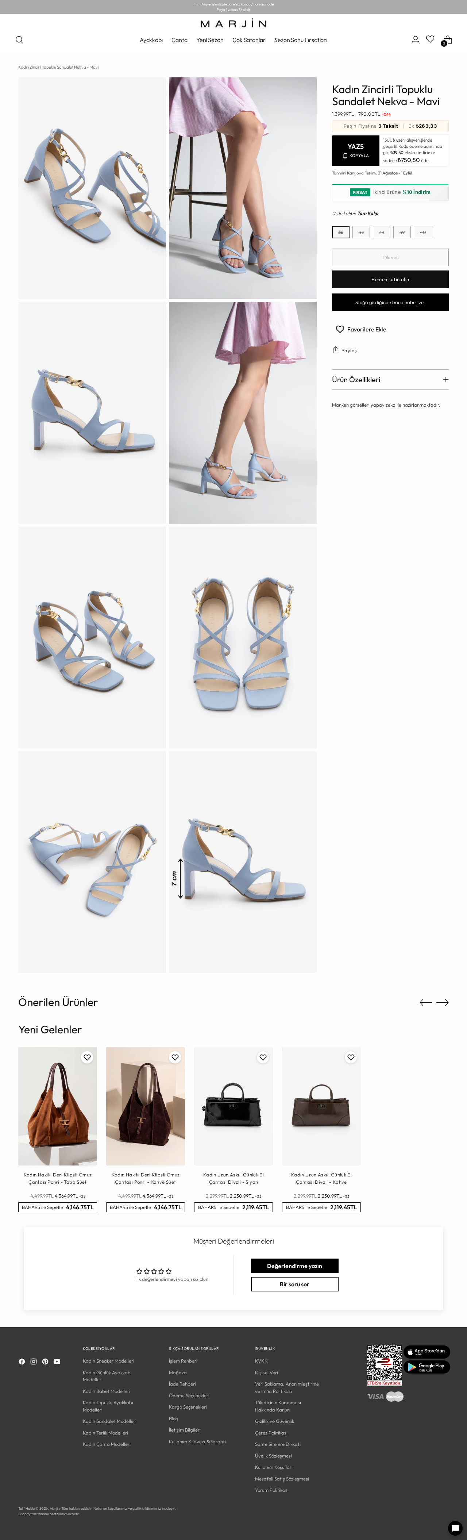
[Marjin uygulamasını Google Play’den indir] (427, 1372)
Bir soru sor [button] (294, 1284)
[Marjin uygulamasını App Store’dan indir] (427, 1357)
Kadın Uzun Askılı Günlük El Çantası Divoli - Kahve (321, 1178)
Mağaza (178, 1372)
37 (361, 232)
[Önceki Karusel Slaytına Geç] (426, 1002)
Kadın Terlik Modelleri (105, 1433)
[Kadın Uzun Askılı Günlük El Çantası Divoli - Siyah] (233, 1106)
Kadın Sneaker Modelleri (108, 1361)
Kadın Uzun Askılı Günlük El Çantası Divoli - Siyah (233, 1178)
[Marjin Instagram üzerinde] (34, 1362)
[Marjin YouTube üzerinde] (57, 1362)
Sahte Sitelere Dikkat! (278, 1444)
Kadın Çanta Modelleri (107, 1444)
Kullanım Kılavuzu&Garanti (197, 1441)
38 (381, 232)
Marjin (54, 1508)
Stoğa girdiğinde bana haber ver (390, 302)
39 (402, 232)
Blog (173, 1418)
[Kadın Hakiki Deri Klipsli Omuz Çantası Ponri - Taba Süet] (57, 1106)
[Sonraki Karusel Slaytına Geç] (442, 1002)
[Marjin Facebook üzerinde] (22, 1362)
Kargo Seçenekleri (188, 1407)
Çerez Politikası (271, 1433)
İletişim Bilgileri (185, 1430)
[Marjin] (233, 22)
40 (423, 232)
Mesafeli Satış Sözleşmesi (282, 1479)
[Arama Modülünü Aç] (19, 39)
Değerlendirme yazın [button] (294, 1266)
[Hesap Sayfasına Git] (415, 39)
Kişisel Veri (266, 1372)
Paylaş (349, 350)
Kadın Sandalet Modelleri (109, 1421)
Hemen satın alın (390, 279)
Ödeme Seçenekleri (189, 1395)
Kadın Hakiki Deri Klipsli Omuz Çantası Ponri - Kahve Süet (146, 1178)
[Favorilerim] (431, 39)
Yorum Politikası (272, 1490)
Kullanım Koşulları (274, 1467)
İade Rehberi (182, 1384)
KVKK (261, 1361)
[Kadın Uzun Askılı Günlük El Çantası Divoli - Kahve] (321, 1106)
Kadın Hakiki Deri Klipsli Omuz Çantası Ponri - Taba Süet (58, 1178)
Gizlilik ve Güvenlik (274, 1421)
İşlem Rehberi (183, 1361)
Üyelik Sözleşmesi (273, 1456)
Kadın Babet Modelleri (106, 1391)
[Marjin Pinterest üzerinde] (46, 1362)
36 (340, 232)
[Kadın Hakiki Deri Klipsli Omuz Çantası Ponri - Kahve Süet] (145, 1106)
